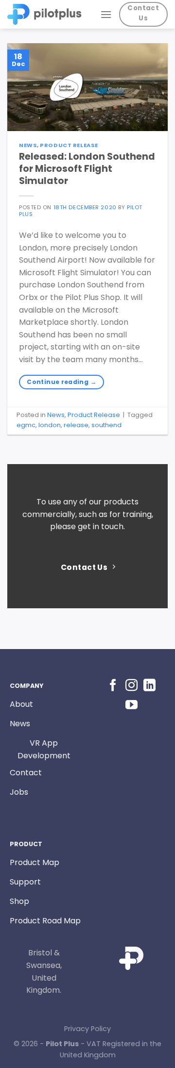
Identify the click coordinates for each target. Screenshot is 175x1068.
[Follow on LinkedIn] (149, 686)
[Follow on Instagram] (131, 686)
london (49, 425)
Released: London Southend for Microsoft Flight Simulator (87, 168)
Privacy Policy (87, 1029)
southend (106, 425)
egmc (26, 425)
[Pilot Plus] (46, 14)
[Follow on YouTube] (131, 705)
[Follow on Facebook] (113, 686)
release (76, 425)
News (28, 145)
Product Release (69, 145)
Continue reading (61, 382)
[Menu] (106, 14)
